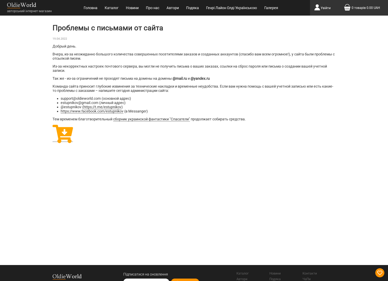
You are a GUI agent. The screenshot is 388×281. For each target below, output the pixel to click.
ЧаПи (307, 279)
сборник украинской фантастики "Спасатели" (151, 119)
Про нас (152, 8)
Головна (90, 8)
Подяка (192, 8)
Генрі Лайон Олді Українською (231, 8)
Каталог (112, 8)
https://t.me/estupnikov (102, 107)
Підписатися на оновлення (145, 274)
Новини (132, 8)
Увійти (326, 8)
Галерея (271, 8)
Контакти (310, 273)
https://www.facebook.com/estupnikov (92, 111)
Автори (173, 8)
